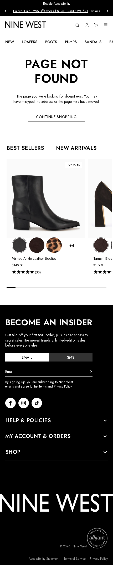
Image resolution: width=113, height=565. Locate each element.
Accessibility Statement (44, 559)
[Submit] (91, 371)
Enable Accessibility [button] (56, 3)
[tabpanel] (59, 217)
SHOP (12, 452)
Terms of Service (75, 559)
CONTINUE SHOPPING (56, 116)
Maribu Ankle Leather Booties (34, 258)
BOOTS (51, 41)
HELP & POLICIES (28, 421)
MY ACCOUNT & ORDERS (38, 436)
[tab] (27, 357)
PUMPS (71, 41)
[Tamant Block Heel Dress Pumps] (101, 245)
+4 (71, 245)
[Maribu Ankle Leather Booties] (19, 245)
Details (95, 11)
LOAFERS (29, 41)
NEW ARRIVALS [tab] (76, 148)
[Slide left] (5, 11)
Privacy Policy (99, 559)
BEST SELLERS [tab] (25, 148)
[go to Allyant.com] (97, 538)
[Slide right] (107, 11)
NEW (9, 41)
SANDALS (93, 41)
